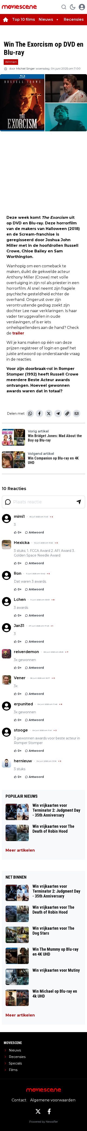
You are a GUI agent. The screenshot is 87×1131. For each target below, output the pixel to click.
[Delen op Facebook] (39, 413)
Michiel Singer (25, 68)
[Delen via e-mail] (76, 413)
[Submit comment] (78, 502)
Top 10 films (23, 19)
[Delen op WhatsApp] (30, 413)
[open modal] (82, 7)
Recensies (74, 19)
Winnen (11, 62)
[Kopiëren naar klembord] (67, 413)
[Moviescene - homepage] (19, 7)
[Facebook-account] (49, 1111)
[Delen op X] (48, 413)
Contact (19, 1100)
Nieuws (46, 19)
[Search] (64, 7)
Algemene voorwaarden (52, 1100)
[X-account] (38, 1111)
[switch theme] (72, 7)
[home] (5, 19)
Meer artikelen (20, 850)
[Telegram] (58, 413)
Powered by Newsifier (43, 1121)
